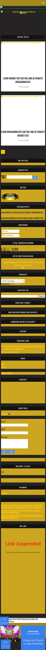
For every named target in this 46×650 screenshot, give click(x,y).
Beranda (4, 493)
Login (3, 364)
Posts (6, 231)
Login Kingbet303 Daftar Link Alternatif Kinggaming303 (22, 213)
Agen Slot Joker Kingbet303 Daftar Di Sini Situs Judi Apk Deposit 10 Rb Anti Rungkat (20, 512)
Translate (17, 284)
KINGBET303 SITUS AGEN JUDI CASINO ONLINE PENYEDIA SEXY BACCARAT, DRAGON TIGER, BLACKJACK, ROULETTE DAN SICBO (21, 507)
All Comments (9, 235)
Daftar (3, 367)
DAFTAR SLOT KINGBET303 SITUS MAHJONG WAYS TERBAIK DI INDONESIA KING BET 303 (21, 517)
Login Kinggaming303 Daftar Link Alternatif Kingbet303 (22, 218)
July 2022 (4, 414)
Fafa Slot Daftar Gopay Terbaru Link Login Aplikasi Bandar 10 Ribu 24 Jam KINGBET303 (23, 348)
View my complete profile (10, 352)
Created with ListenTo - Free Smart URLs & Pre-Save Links (17, 612)
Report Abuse (6, 373)
